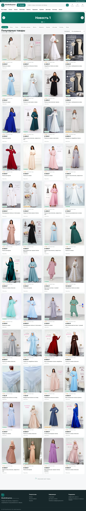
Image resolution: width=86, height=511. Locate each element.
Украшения (35, 9)
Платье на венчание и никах (30, 102)
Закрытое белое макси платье (31, 213)
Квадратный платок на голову (9, 397)
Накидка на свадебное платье (73, 138)
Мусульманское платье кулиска (73, 397)
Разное (60, 9)
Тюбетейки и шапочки (25, 27)
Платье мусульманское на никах (73, 213)
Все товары (4, 9)
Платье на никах (6, 66)
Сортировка (67, 31)
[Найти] (67, 5)
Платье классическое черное (51, 102)
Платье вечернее (6, 138)
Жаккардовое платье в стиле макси (11, 213)
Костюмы (54, 9)
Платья (10, 9)
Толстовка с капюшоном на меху (73, 66)
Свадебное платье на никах (51, 66)
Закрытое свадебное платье (30, 361)
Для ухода (48, 9)
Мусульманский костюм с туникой (74, 325)
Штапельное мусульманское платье (53, 507)
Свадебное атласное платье (30, 66)
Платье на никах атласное (8, 288)
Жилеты (29, 9)
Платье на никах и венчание (51, 138)
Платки (15, 9)
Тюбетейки (22, 9)
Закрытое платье (6, 433)
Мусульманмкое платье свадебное (53, 361)
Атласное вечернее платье (51, 433)
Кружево (42, 9)
